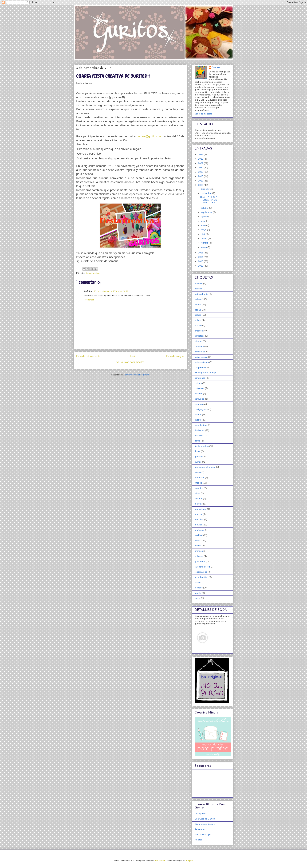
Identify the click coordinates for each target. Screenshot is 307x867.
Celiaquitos (200, 813)
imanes (198, 482)
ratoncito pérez (202, 566)
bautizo (198, 288)
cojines (198, 383)
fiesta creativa (92, 273)
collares (198, 393)
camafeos (200, 336)
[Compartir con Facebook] (93, 269)
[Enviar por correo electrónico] (84, 269)
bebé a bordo (201, 294)
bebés (198, 299)
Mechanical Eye (203, 834)
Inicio (133, 356)
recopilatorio (201, 572)
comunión (200, 399)
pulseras (199, 556)
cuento (198, 414)
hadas (198, 472)
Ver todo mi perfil (203, 113)
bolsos (198, 320)
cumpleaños (201, 425)
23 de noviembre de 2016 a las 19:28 (111, 291)
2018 (201, 176)
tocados (199, 587)
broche (198, 325)
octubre (205, 208)
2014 (201, 257)
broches (199, 330)
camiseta (199, 346)
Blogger (189, 860)
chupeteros (200, 367)
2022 (201, 159)
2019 (201, 172)
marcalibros (200, 509)
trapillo (198, 593)
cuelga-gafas (201, 409)
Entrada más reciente (88, 356)
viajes (197, 598)
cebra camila (201, 357)
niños (197, 540)
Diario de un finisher (205, 824)
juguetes (199, 488)
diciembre (206, 189)
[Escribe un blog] (87, 269)
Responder (89, 300)
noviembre (206, 193)
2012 (201, 265)
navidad (199, 535)
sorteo (198, 582)
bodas (198, 309)
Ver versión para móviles (130, 362)
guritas (198, 462)
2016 (201, 185)
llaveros (198, 498)
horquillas (199, 477)
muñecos (199, 530)
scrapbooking (201, 577)
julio (203, 221)
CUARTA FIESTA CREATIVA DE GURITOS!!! (208, 200)
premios (199, 551)
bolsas (198, 315)
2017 (201, 180)
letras (197, 493)
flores (197, 451)
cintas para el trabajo (205, 372)
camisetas (200, 351)
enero (204, 247)
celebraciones (202, 362)
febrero (205, 242)
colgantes (199, 388)
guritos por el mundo (205, 467)
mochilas (199, 519)
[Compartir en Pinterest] (96, 269)
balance (199, 283)
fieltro (197, 440)
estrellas (199, 435)
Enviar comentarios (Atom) (137, 375)
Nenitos (198, 839)
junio (203, 225)
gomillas (199, 456)
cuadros (199, 404)
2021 (201, 163)
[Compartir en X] (90, 269)
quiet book (200, 561)
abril (203, 234)
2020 (201, 167)
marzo (204, 238)
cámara (198, 341)
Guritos (216, 67)
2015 (201, 252)
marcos (198, 514)
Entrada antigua (175, 356)
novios (198, 545)
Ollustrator (160, 860)
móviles (198, 524)
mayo (204, 229)
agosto (204, 216)
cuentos (199, 419)
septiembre (207, 212)
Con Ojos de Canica (205, 818)
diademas (200, 430)
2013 (201, 261)
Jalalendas (200, 829)
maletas (199, 503)
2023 (201, 154)
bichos (198, 304)
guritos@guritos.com (150, 136)
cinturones (200, 378)
